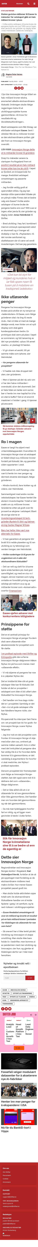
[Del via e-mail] (22, 88)
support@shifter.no (9, 1197)
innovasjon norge (18, 990)
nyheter (6, 993)
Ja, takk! (30, 978)
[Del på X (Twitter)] (18, 88)
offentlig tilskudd (18, 997)
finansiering (8, 1004)
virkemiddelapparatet (19, 1000)
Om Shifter (6, 1172)
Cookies (5, 1179)
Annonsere (7, 1182)
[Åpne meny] (34, 3)
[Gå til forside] (4, 3)
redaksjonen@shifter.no (11, 1206)
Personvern (7, 1175)
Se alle (18, 1048)
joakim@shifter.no (9, 1224)
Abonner (19, 4)
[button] (31, 1014)
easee (5, 990)
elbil (5, 1000)
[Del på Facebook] (15, 88)
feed (4, 997)
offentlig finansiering (22, 993)
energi (32, 997)
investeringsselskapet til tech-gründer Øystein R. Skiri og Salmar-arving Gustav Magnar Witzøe (18, 521)
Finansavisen (15, 591)
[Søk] (28, 4)
